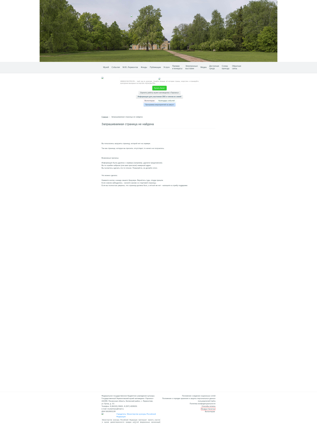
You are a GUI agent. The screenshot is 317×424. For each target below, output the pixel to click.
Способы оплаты (208, 406)
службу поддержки (179, 185)
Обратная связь (236, 67)
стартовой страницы (148, 183)
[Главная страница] (98, 67)
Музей (106, 67)
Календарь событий (166, 101)
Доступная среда (214, 67)
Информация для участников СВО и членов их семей (159, 97)
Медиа (203, 67)
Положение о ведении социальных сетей (198, 396)
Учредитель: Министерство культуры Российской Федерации (136, 415)
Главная (105, 117)
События (116, 67)
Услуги (166, 67)
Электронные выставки (191, 67)
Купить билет (159, 88)
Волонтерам (150, 101)
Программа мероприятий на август (159, 105)
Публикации (155, 67)
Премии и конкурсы (177, 67)
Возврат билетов (208, 409)
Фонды (144, 67)
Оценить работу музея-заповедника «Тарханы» (159, 93)
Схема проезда (225, 67)
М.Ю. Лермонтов (130, 67)
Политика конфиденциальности (202, 404)
